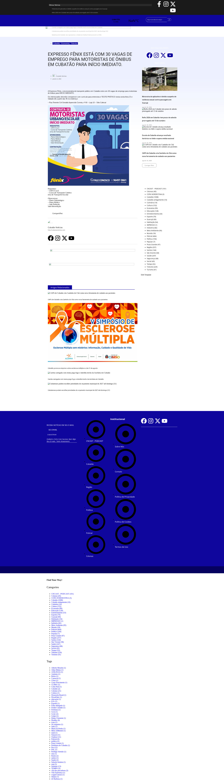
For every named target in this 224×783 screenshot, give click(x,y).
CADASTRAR (51, 435)
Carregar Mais (149, 165)
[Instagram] (166, 4)
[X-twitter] (173, 4)
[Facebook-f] (159, 4)
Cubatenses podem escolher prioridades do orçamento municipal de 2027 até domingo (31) (79, 390)
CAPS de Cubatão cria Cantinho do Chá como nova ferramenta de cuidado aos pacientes (78, 299)
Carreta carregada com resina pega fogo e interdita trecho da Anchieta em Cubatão (76, 379)
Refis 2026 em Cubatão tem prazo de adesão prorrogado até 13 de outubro (75, 12)
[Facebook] (51, 238)
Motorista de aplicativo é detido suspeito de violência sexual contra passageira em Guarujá (79, 9)
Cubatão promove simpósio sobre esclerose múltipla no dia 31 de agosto (73, 368)
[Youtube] (173, 10)
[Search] (169, 19)
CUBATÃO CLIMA (124, 20)
